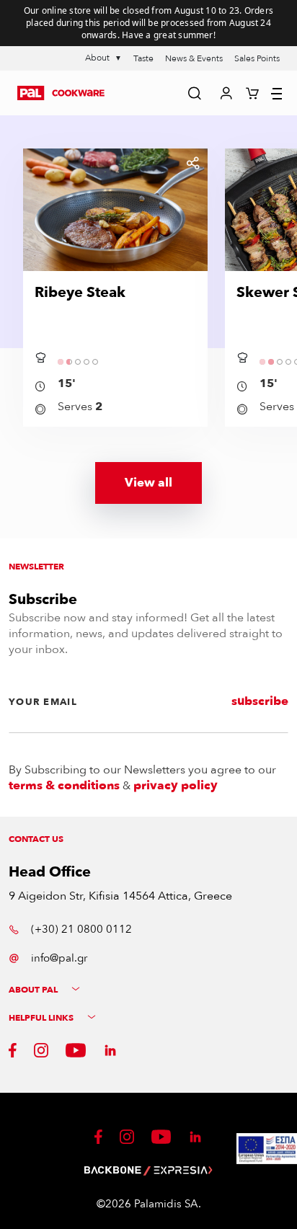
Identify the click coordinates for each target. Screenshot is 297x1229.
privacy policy (175, 786)
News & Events (194, 58)
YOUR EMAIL (43, 702)
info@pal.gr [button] (59, 958)
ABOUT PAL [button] (34, 990)
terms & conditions (64, 786)
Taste (143, 58)
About (103, 58)
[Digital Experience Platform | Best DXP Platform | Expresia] (183, 1170)
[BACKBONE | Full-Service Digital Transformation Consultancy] (113, 1170)
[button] (61, 93)
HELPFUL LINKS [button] (42, 1018)
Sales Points (257, 58)
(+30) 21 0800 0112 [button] (81, 929)
